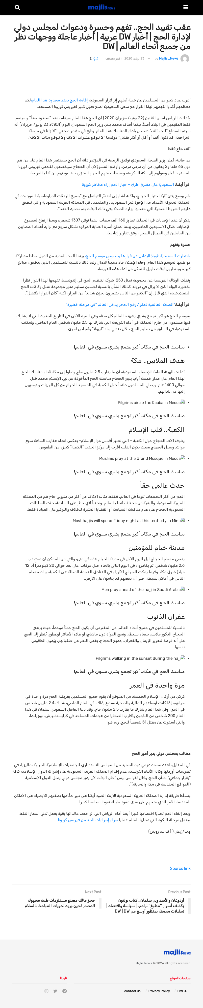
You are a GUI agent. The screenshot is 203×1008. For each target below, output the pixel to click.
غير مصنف (112, 58)
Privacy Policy (159, 991)
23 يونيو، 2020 (134, 58)
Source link (180, 868)
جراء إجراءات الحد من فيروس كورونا (88, 820)
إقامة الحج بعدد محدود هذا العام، (59, 100)
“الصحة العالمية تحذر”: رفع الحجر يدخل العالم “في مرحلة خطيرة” (120, 304)
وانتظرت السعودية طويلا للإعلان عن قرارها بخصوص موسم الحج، (138, 255)
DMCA (182, 991)
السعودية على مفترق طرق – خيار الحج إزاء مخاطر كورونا (128, 184)
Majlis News (144, 963)
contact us (132, 991)
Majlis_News (168, 58)
